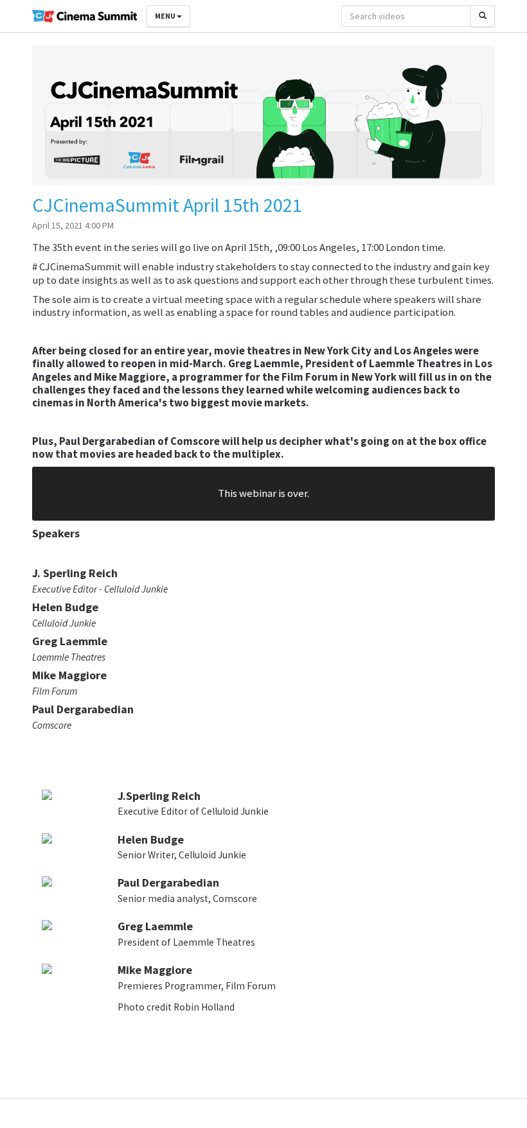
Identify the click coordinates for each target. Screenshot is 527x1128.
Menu (166, 16)
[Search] (482, 16)
